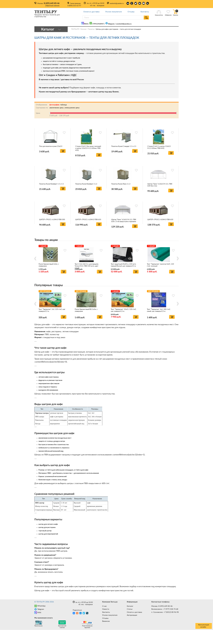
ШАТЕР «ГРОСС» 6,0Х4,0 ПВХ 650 (88, 219)
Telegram (111, 24)
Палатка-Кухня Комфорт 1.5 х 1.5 (51, 184)
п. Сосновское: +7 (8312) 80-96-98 (165, 612)
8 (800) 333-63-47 (74, 6)
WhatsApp (41, 606)
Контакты (145, 12)
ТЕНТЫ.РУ (75, 29)
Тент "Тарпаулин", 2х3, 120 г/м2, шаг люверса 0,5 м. (52, 310)
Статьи (129, 609)
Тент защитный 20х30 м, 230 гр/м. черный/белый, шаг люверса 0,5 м (123, 265)
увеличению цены (56, 108)
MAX (86, 24)
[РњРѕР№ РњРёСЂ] (80, 613)
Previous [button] (35, 258)
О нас (104, 606)
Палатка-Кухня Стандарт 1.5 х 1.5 (123, 146)
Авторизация (132, 615)
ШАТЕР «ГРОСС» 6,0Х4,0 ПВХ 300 (52, 219)
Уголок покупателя (113, 12)
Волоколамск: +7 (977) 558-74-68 (164, 609)
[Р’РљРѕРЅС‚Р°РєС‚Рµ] (74, 613)
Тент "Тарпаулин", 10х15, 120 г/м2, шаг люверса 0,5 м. (123, 310)
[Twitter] (84, 613)
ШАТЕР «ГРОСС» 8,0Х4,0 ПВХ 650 (160, 219)
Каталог (130, 606)
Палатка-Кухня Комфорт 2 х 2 (86, 184)
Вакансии (106, 621)
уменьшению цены (72, 108)
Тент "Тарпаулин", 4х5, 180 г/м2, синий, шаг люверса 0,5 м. (158, 310)
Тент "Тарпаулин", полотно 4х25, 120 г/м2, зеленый (160, 265)
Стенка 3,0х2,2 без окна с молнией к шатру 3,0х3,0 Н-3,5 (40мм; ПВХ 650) (88, 148)
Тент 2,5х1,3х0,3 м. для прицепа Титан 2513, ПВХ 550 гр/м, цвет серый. (86, 266)
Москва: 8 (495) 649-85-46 (161, 606)
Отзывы (131, 12)
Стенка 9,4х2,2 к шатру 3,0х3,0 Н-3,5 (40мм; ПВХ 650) (159, 147)
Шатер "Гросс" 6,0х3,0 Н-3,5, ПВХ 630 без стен (159, 185)
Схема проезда (75, 3)
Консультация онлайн (203, 626)
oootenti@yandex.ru (117, 3)
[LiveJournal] (87, 613)
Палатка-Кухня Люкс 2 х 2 (120, 184)
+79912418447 (98, 24)
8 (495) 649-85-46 (51, 3)
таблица (63, 105)
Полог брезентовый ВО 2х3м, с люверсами (86, 310)
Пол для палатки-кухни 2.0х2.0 (50, 146)
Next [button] (178, 258)
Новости (105, 609)
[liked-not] (64, 132)
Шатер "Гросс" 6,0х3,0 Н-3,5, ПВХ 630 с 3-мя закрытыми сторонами (123, 220)
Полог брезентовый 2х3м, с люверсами (49, 265)
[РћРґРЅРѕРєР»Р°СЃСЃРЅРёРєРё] (77, 613)
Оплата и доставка (91, 12)
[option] (52, 258)
